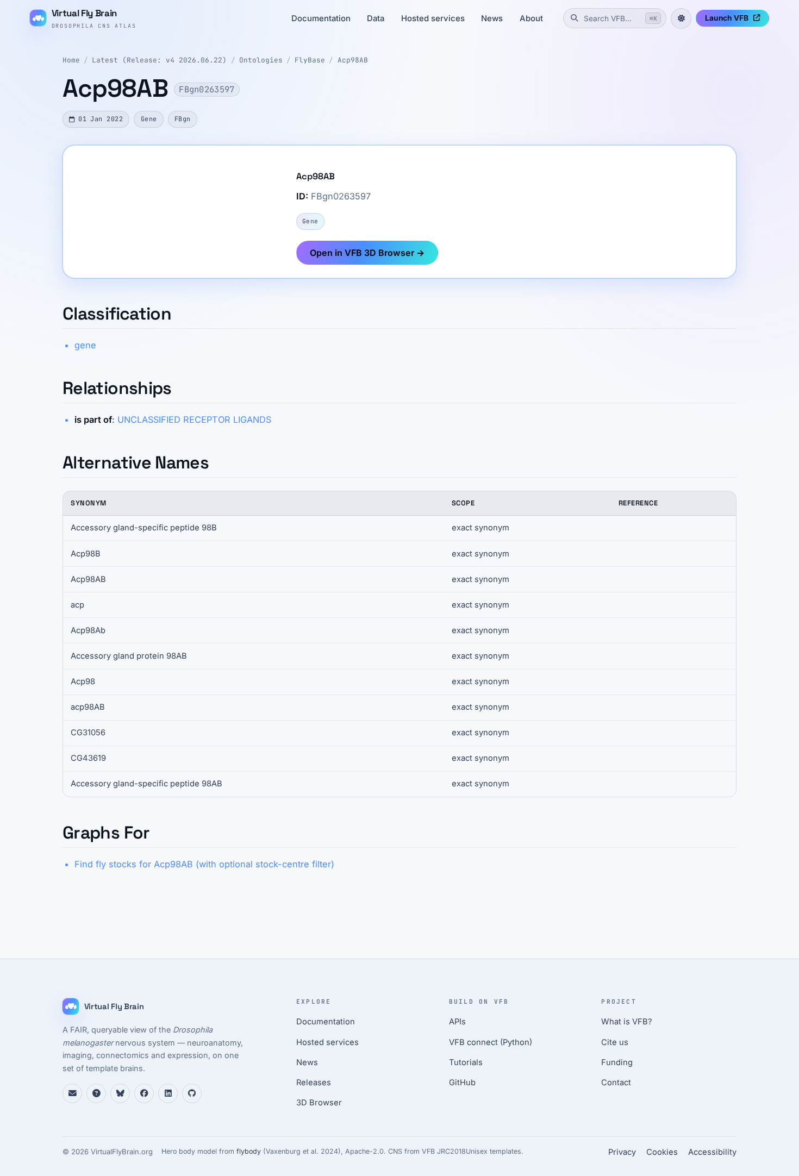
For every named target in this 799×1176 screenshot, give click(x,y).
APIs (457, 1022)
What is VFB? (626, 1022)
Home (71, 60)
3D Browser (319, 1103)
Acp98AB (353, 60)
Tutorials (466, 1062)
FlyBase (310, 60)
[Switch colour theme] (681, 18)
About (531, 18)
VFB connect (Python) (490, 1042)
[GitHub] (192, 1093)
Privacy (622, 1152)
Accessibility (712, 1152)
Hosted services (433, 18)
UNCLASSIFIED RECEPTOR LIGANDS (194, 419)
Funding (617, 1062)
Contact (616, 1082)
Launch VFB (726, 18)
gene (85, 345)
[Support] (72, 1093)
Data (375, 18)
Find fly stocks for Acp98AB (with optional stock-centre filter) (204, 864)
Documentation (321, 18)
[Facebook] (144, 1093)
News (492, 18)
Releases (313, 1082)
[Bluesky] (120, 1093)
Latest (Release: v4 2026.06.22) (159, 60)
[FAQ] (96, 1093)
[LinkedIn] (168, 1093)
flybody (248, 1151)
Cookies (662, 1152)
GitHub (462, 1082)
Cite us (614, 1042)
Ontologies (261, 60)
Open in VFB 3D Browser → (367, 252)
